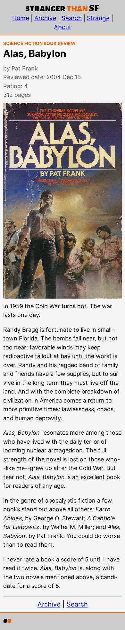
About (62, 27)
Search (72, 18)
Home (20, 18)
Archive (45, 18)
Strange (98, 18)
